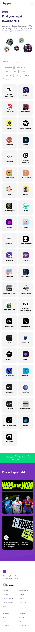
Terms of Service (24, 625)
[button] (32, 3)
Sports (5, 606)
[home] (7, 3)
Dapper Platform (8, 602)
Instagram (22, 602)
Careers (22, 617)
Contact (21, 621)
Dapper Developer (8, 598)
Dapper (5, 595)
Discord (21, 598)
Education (6, 625)
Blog (4, 617)
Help (4, 621)
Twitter (21, 595)
